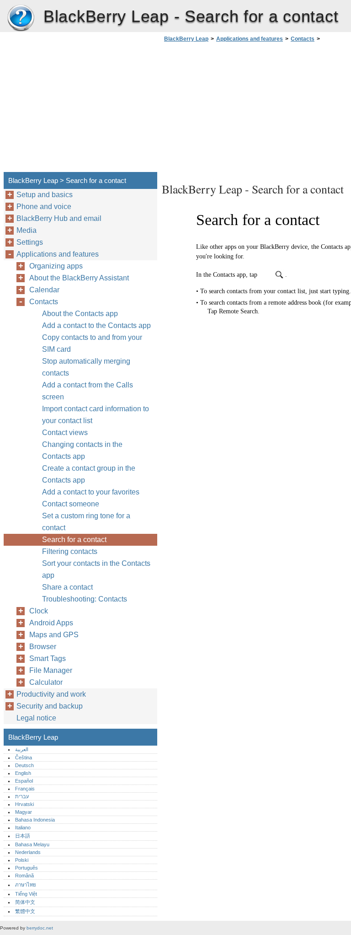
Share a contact (67, 587)
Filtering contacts (69, 551)
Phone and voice (43, 206)
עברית (22, 796)
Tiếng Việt (26, 894)
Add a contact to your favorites (90, 492)
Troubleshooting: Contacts (84, 599)
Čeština (23, 757)
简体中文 (25, 902)
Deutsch (24, 765)
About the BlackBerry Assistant (79, 278)
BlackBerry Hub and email (58, 218)
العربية (21, 749)
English (23, 773)
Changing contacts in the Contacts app (82, 450)
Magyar (23, 812)
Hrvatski (24, 804)
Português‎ (26, 868)
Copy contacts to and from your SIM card (92, 343)
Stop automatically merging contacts (86, 367)
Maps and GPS (54, 635)
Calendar (44, 290)
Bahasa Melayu (32, 844)
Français (25, 788)
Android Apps (51, 623)
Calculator (46, 682)
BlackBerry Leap (20, 18)
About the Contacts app (80, 313)
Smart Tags (47, 658)
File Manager (50, 670)
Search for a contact (74, 539)
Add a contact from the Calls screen (87, 391)
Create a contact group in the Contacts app (88, 474)
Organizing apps (56, 266)
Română (24, 875)
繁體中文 (25, 911)
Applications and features (249, 39)
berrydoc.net (40, 927)
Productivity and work (51, 694)
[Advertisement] (238, 110)
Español (24, 781)
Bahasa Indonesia (35, 819)
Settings (29, 242)
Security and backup (49, 706)
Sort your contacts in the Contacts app (96, 569)
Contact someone (70, 504)
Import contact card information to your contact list (95, 415)
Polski (21, 860)
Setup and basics (44, 195)
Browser (42, 646)
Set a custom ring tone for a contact (86, 522)
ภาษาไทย (25, 884)
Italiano (23, 827)
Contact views (65, 432)
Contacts (302, 39)
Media (26, 230)
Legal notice (36, 718)
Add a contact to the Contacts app (96, 325)
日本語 (22, 835)
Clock (38, 611)
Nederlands (28, 852)
